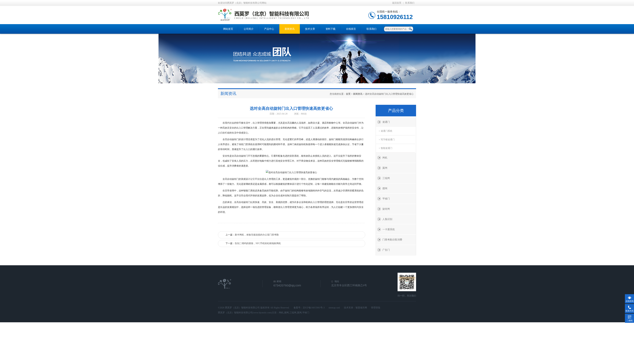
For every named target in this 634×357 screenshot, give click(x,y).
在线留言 (351, 29)
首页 (348, 94)
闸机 (384, 157)
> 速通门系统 (385, 131)
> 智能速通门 (385, 148)
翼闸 (384, 168)
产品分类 (396, 110)
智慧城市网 (361, 307)
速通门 (386, 122)
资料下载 (330, 29)
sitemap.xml (334, 307)
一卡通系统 (388, 229)
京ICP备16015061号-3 (314, 307)
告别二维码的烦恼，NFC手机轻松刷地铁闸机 (258, 243)
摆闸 (384, 188)
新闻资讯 (290, 29)
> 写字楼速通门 (387, 139)
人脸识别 (387, 219)
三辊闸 (386, 178)
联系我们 (409, 3)
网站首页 (228, 29)
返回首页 (396, 3)
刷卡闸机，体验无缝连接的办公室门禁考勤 (257, 235)
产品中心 (269, 29)
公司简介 (249, 29)
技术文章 (310, 29)
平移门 (386, 198)
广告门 (386, 250)
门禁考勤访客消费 (392, 239)
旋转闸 (386, 209)
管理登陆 (375, 307)
